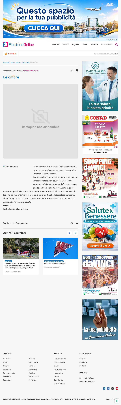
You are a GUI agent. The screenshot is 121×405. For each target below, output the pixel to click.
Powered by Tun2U (112, 399)
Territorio (94, 44)
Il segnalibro (58, 373)
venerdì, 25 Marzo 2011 (31, 70)
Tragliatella (33, 369)
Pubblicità (83, 362)
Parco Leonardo (9, 373)
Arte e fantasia (59, 383)
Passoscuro (7, 380)
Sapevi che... (58, 380)
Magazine (75, 44)
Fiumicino (7, 359)
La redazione (106, 44)
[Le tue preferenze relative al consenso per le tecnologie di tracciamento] (117, 401)
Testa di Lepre (34, 376)
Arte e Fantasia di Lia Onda (20, 62)
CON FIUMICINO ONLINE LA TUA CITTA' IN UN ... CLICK (101, 54)
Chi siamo (83, 359)
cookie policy (91, 399)
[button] (69, 233)
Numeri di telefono (86, 378)
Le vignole (32, 380)
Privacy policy (81, 399)
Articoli (65, 44)
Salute (56, 366)
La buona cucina (60, 359)
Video (84, 44)
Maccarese (7, 369)
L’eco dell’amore (60, 369)
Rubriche (55, 44)
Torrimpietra (33, 362)
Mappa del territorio (86, 382)
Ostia (5, 362)
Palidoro (32, 359)
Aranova (32, 366)
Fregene (6, 366)
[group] (21, 256)
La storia (57, 376)
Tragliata (32, 373)
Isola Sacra (7, 376)
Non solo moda (59, 362)
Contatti (82, 366)
